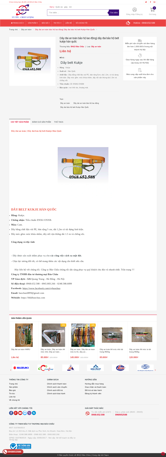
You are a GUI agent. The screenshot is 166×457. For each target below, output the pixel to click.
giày (66, 7)
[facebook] (150, 2)
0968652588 (121, 415)
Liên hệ (68, 23)
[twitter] (146, 2)
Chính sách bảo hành (56, 393)
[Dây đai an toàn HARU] (24, 335)
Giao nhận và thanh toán (95, 387)
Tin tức (57, 23)
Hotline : (144, 23)
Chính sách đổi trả (55, 390)
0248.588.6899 (25, 434)
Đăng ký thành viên (93, 393)
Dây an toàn (65, 103)
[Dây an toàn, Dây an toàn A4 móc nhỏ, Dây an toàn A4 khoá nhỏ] (53, 335)
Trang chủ (17, 23)
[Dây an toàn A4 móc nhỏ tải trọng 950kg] (112, 335)
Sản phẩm (32, 23)
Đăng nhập (130, 14)
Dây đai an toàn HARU (20, 349)
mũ (70, 7)
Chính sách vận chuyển (57, 387)
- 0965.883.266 (53, 434)
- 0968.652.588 (39, 434)
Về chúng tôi (81, 23)
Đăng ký (139, 14)
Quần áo (59, 7)
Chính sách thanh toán (56, 384)
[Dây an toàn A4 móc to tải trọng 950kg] (142, 335)
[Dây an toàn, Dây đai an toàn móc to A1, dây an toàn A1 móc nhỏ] (83, 335)
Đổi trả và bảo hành (93, 390)
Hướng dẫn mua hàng (94, 384)
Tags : (62, 99)
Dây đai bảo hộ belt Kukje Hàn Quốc (74, 107)
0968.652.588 (98, 415)
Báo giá (45, 23)
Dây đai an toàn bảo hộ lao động (86, 103)
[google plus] (155, 2)
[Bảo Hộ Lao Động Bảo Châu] (26, 11)
